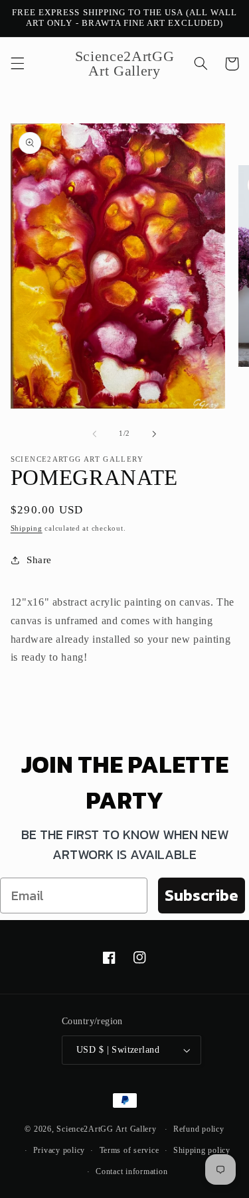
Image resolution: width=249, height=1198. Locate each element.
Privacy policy (59, 1150)
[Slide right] (154, 433)
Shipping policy (201, 1150)
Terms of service (129, 1150)
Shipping (26, 528)
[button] (17, 63)
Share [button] (39, 560)
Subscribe (201, 895)
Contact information (131, 1171)
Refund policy (198, 1129)
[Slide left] (94, 433)
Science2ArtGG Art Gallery (106, 1129)
